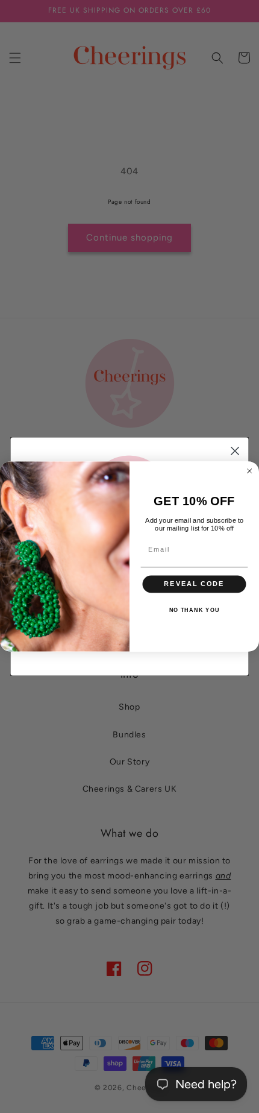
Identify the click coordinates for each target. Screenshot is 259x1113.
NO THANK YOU (194, 610)
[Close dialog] (235, 451)
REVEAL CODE (194, 584)
